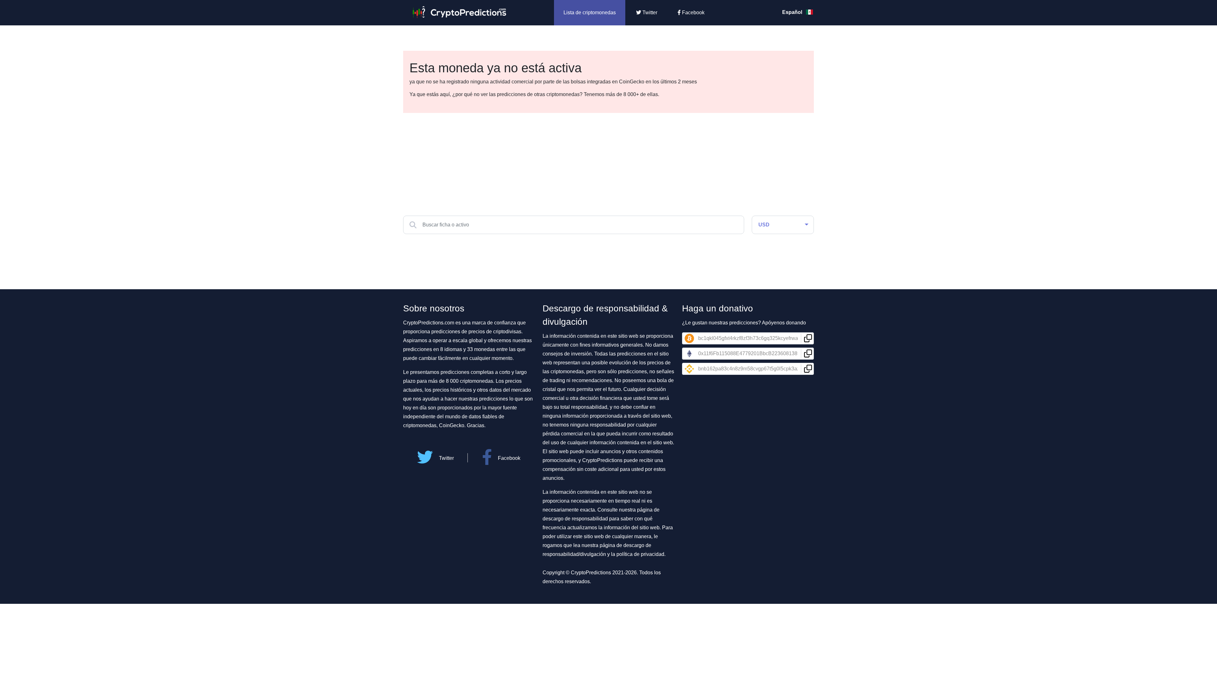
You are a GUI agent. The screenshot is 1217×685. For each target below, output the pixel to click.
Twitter (649, 12)
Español (792, 12)
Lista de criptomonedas (589, 12)
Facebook (693, 12)
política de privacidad (640, 554)
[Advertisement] (608, 160)
